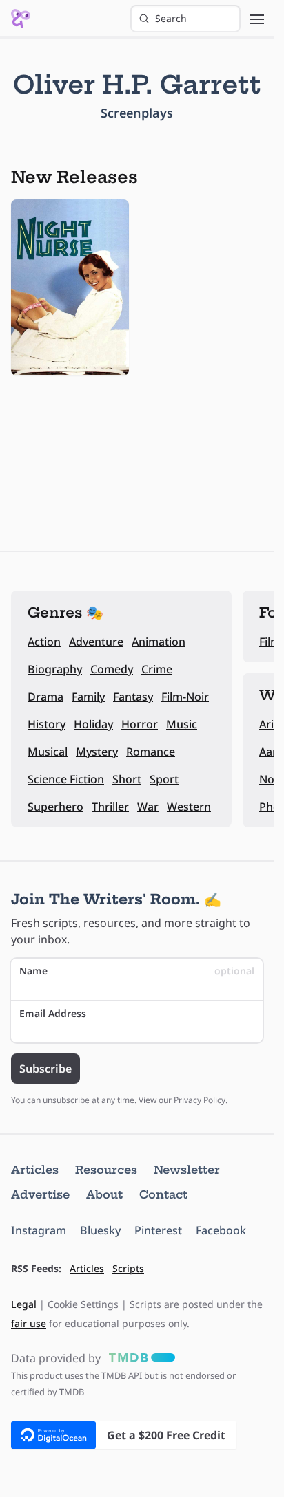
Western (189, 806)
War (148, 806)
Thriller (110, 806)
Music (181, 724)
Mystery (97, 751)
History (46, 724)
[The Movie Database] (139, 1358)
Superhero (55, 806)
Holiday (93, 724)
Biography (55, 669)
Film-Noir (185, 696)
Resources (106, 1170)
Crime (156, 669)
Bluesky (100, 1230)
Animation (158, 641)
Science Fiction (66, 779)
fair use (28, 1323)
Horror (139, 724)
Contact (163, 1194)
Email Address (52, 1013)
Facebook (221, 1230)
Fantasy (133, 696)
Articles (35, 1170)
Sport (164, 779)
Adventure (96, 641)
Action (44, 641)
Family (88, 696)
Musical (48, 751)
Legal (24, 1304)
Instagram (38, 1230)
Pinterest (158, 1230)
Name (136, 970)
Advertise (40, 1194)
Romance (150, 751)
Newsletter (187, 1170)
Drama (45, 696)
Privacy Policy (199, 1100)
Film (270, 641)
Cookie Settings (83, 1304)
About (104, 1194)
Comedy (111, 669)
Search (171, 18)
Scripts (128, 1268)
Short (126, 779)
